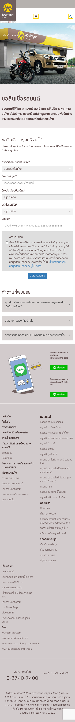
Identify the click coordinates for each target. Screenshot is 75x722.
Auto (17, 35)
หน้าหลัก (6, 35)
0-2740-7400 (22, 678)
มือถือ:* (6, 219)
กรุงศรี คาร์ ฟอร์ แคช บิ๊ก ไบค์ (54, 433)
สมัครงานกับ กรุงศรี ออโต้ (53, 533)
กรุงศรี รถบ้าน (47, 449)
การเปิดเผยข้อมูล (10, 607)
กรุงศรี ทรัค (46, 487)
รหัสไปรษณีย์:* (9, 205)
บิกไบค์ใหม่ (7, 458)
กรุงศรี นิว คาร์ (47, 443)
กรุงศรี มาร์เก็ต (9, 427)
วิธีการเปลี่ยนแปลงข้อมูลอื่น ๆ (54, 528)
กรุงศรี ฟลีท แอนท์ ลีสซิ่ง (52, 497)
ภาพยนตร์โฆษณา (10, 478)
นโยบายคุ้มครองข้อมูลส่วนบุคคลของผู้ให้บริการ (37, 264)
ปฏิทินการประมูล (48, 560)
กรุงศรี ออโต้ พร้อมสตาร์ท (15, 432)
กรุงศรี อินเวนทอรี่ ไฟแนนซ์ (53, 492)
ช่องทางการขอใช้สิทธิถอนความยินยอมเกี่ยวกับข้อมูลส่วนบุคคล (55, 521)
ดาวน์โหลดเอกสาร (10, 438)
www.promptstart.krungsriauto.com (20, 643)
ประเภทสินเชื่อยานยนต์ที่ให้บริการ (17, 577)
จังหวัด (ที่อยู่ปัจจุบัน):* (13, 191)
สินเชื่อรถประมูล (47, 555)
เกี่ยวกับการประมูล (48, 544)
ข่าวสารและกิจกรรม (11, 489)
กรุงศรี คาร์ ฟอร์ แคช (50, 427)
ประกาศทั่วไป (8, 499)
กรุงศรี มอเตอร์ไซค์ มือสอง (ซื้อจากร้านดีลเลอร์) (55, 479)
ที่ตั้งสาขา (45, 508)
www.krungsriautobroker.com (17, 649)
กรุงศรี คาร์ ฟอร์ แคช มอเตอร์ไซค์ (56, 438)
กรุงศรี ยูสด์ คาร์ (48, 454)
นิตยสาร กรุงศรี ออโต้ (12, 483)
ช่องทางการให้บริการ (12, 582)
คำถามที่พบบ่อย (48, 514)
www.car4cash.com (11, 633)
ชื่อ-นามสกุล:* (9, 176)
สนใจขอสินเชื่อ (37, 276)
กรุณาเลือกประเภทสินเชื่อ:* (16, 162)
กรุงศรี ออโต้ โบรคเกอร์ (51, 422)
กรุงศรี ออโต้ (8, 571)
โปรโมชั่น (6, 422)
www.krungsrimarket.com (15, 638)
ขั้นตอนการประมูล (48, 550)
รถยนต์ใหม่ (7, 453)
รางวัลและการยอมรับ (12, 587)
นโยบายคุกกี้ (8, 613)
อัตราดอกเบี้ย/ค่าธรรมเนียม (15, 494)
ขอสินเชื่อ (6, 416)
